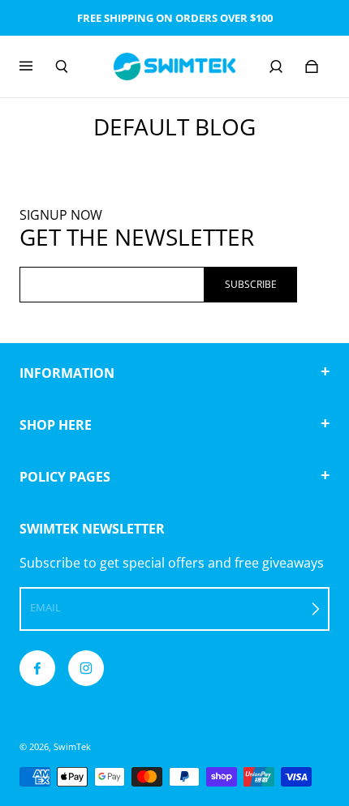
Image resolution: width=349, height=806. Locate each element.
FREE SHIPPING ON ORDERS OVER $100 (175, 18)
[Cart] (312, 66)
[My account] (276, 66)
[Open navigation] (37, 66)
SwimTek (72, 746)
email (45, 607)
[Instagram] (86, 668)
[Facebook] (37, 668)
